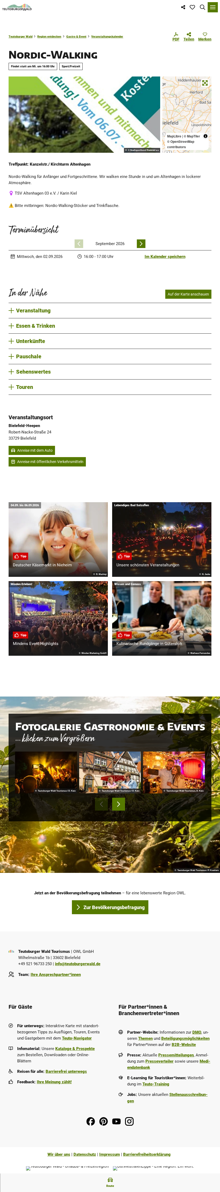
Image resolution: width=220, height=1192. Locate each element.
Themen (145, 1038)
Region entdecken (49, 36)
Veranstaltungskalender (107, 36)
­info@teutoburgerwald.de (77, 963)
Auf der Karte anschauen (188, 294)
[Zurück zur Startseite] (17, 7)
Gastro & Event (76, 36)
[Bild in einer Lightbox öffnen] (84, 114)
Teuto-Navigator (77, 1038)
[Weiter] (141, 243)
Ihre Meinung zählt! (54, 1082)
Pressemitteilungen (176, 1055)
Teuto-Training (155, 1084)
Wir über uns (58, 1154)
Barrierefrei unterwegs (66, 1071)
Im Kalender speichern (165, 256)
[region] (186, 114)
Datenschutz (85, 1154)
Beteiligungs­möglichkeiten (185, 1038)
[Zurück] (79, 243)
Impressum (109, 1154)
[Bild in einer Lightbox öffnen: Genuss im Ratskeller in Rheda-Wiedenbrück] (110, 772)
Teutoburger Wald (20, 36)
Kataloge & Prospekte (75, 1048)
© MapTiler (192, 136)
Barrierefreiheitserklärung (147, 1154)
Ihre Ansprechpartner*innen (56, 974)
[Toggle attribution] (205, 136)
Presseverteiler (159, 1061)
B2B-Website (184, 1044)
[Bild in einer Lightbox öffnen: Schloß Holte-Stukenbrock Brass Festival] (46, 772)
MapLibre (174, 136)
